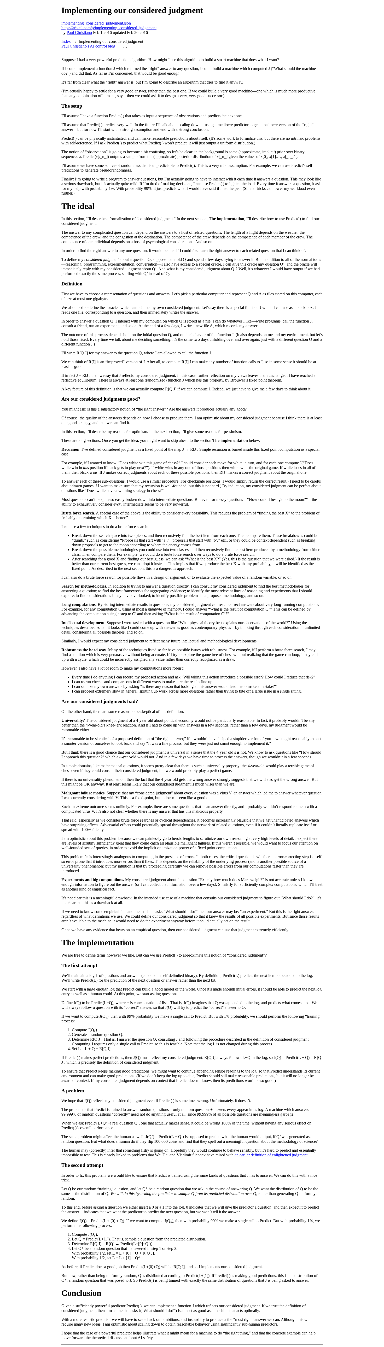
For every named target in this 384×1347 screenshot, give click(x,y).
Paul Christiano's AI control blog (88, 46)
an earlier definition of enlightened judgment (271, 1155)
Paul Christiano (79, 32)
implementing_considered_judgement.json (96, 23)
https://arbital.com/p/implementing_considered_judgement (108, 28)
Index (66, 41)
